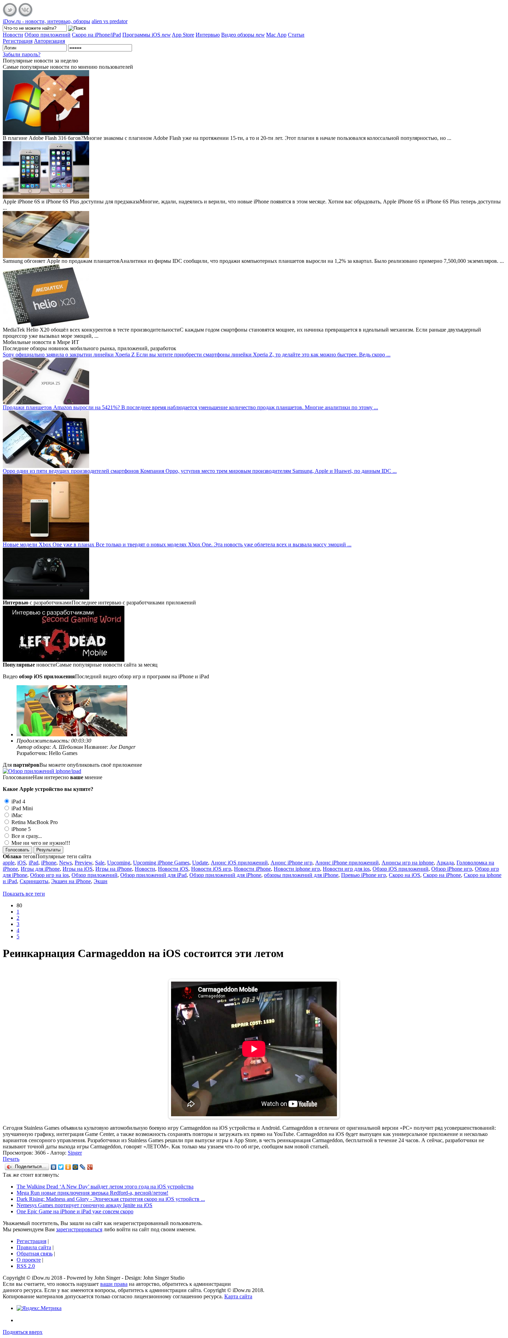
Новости (13, 35)
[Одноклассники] (68, 1167)
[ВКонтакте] (53, 1167)
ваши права (114, 1284)
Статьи (296, 35)
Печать (11, 1159)
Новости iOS (173, 869)
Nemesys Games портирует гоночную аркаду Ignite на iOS (84, 1205)
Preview (83, 863)
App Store (183, 35)
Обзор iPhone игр (451, 869)
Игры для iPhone (40, 869)
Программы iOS (146, 35)
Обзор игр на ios (49, 875)
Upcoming (118, 863)
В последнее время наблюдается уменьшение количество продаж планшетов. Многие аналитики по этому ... (190, 407)
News (65, 863)
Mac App (276, 35)
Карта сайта (238, 1296)
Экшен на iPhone (71, 881)
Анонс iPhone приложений (347, 863)
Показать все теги (24, 894)
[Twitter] (61, 1167)
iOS (21, 863)
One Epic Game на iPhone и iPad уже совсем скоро (75, 1211)
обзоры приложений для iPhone (301, 875)
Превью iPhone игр (363, 875)
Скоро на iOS (404, 875)
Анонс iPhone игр (291, 863)
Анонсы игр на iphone (408, 863)
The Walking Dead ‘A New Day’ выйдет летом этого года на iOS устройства (105, 1186)
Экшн (100, 881)
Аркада (445, 863)
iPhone (48, 863)
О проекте (29, 1260)
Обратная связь (35, 1253)
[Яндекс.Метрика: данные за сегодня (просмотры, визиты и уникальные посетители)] (39, 1308)
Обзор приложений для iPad (153, 875)
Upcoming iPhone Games (161, 863)
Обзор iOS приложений (401, 869)
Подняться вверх (23, 1332)
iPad (33, 863)
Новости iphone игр (297, 869)
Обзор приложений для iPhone (225, 875)
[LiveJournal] (82, 1167)
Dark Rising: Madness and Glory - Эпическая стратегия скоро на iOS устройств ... (111, 1199)
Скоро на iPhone (442, 875)
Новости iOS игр (211, 869)
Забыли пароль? (21, 54)
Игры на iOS (78, 869)
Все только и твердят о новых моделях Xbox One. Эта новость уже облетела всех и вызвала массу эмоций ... (177, 544)
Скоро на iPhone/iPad (96, 35)
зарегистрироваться (79, 1229)
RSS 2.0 (26, 1266)
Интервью (208, 35)
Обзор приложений (47, 35)
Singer (75, 1153)
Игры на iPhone (113, 869)
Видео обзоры (243, 35)
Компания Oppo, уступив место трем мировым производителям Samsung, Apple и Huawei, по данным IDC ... (200, 471)
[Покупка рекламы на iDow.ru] (42, 771)
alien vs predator (110, 21)
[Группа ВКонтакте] (25, 15)
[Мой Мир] (75, 1167)
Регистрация (31, 1241)
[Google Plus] (90, 1167)
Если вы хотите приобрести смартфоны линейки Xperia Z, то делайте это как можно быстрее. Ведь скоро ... (197, 354)
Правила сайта (34, 1247)
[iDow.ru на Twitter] (10, 15)
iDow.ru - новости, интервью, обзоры (46, 21)
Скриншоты (34, 881)
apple (9, 863)
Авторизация (49, 41)
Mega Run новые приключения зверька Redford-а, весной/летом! (92, 1193)
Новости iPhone (252, 869)
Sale (99, 863)
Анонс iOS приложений (239, 863)
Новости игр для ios (346, 869)
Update (200, 863)
